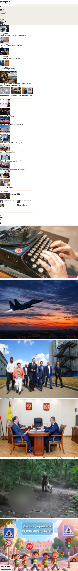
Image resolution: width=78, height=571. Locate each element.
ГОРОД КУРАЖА (2, 9)
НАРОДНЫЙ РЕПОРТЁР (3, 12)
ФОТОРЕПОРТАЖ (2, 18)
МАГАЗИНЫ (3, 24)
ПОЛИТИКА (1, 15)
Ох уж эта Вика (2, 36)
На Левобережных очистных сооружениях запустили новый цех (10, 142)
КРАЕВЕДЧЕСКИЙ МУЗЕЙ (3, 11)
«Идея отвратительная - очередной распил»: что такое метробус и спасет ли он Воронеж (11, 45)
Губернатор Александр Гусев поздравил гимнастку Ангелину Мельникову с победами (13, 186)
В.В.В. (1, 8)
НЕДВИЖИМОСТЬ (2, 13)
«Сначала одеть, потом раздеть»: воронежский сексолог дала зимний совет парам (10, 58)
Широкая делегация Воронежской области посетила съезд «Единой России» (12, 169)
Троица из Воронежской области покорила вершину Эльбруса (10, 160)
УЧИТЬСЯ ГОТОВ (4, 21)
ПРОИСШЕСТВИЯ (2, 16)
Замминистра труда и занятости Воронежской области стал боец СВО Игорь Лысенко (69, 457)
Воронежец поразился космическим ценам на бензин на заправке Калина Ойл (9, 34)
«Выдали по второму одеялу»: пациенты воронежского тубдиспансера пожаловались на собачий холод (13, 35)
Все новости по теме (2, 33)
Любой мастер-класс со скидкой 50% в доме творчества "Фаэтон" (8, 68)
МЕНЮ (1, 6)
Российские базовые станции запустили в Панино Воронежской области (24, 458)
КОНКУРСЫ (1, 10)
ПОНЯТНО (6, 569)
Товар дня (1, 59)
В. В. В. (1, 70)
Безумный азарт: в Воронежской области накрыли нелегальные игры (11, 115)
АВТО (0, 7)
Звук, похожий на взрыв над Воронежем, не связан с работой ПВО (11, 124)
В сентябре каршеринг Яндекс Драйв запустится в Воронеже (38, 458)
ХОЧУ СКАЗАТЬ (2, 19)
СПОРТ (1, 17)
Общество (1, 86)
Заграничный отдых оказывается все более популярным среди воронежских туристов (10, 83)
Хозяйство (1, 47)
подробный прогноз (2, 214)
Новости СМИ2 (2, 208)
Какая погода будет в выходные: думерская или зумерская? (7, 46)
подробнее (6, 214)
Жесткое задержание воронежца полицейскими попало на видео (7, 458)
